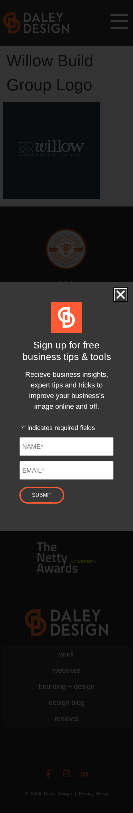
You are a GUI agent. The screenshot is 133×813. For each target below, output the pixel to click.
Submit (42, 495)
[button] (121, 295)
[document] (66, 406)
